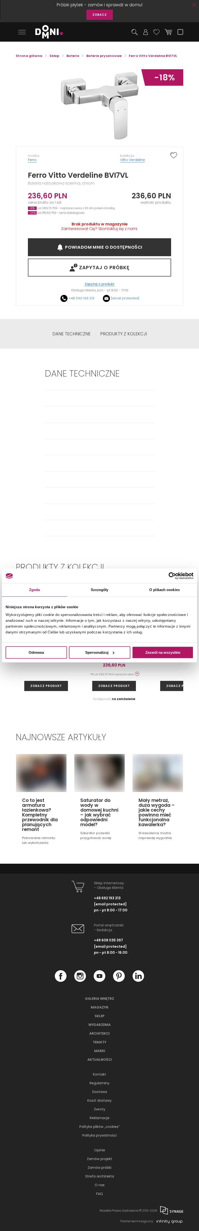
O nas (100, 1185)
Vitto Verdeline (132, 159)
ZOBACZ (99, 15)
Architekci (99, 1033)
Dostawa (99, 1091)
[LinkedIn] (138, 980)
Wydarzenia (99, 1024)
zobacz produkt (46, 686)
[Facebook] (60, 980)
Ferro (32, 159)
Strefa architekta (99, 1176)
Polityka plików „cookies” (99, 1126)
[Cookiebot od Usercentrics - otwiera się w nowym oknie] (172, 575)
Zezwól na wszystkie (162, 652)
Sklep (100, 1016)
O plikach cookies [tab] (164, 590)
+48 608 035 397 (108, 940)
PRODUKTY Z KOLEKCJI (123, 334)
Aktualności (99, 1059)
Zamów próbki (99, 1167)
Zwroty (99, 1109)
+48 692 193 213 (81, 298)
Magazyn (99, 1007)
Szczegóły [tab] (99, 590)
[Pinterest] (119, 980)
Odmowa (36, 652)
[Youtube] (99, 980)
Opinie (99, 1150)
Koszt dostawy (99, 1100)
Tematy (99, 1042)
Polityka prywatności (99, 1135)
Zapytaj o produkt (100, 284)
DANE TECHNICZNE (71, 334)
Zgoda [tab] (34, 590)
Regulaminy (99, 1083)
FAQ (99, 1193)
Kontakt (99, 1074)
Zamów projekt (99, 1158)
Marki (99, 1050)
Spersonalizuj (96, 652)
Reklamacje (99, 1118)
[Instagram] (80, 980)
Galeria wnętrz (99, 998)
